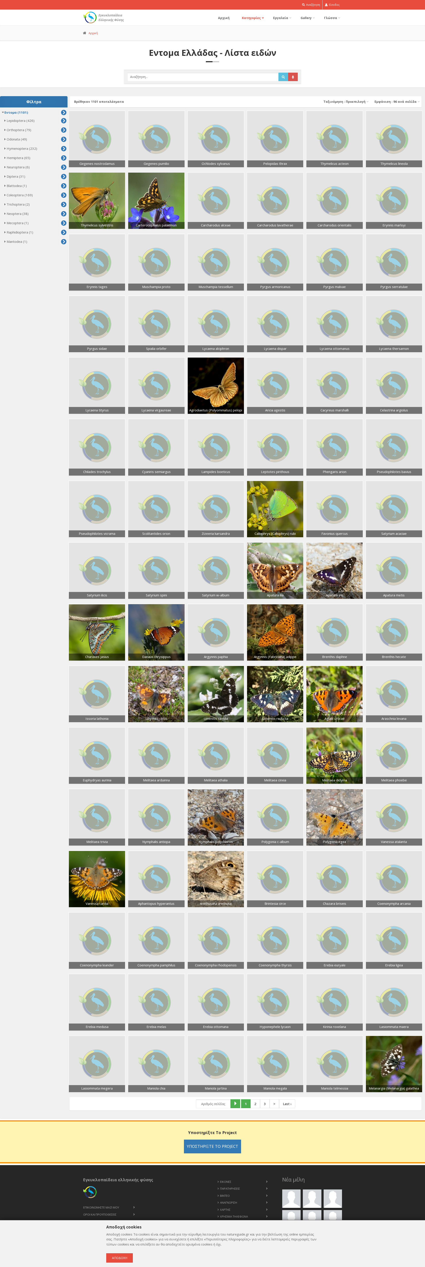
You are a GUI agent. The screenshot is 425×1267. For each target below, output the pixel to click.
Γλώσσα (330, 18)
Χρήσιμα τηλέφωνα (234, 1216)
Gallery (306, 18)
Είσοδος (334, 5)
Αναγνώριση (228, 1203)
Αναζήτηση (312, 5)
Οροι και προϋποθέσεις (99, 1214)
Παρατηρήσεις (230, 1189)
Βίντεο (225, 1196)
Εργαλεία (280, 18)
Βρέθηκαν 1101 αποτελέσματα (99, 101)
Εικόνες (225, 1182)
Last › (287, 1104)
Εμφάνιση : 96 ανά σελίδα (396, 101)
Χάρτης (225, 1210)
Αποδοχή (119, 1258)
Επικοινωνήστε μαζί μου (101, 1207)
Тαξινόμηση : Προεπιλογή (344, 101)
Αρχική (224, 18)
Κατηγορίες (251, 18)
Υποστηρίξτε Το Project (212, 1146)
